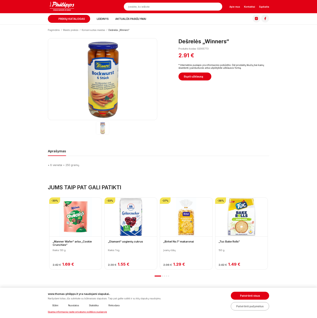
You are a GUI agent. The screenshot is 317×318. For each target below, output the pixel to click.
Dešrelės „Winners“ (118, 30)
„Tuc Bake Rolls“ (229, 241)
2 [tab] (162, 276)
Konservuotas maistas (93, 30)
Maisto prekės (70, 30)
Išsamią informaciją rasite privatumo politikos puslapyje (77, 311)
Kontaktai (249, 6)
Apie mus (234, 6)
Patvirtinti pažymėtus (250, 306)
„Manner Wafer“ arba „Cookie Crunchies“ (72, 243)
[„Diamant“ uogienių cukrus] (131, 217)
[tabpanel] (102, 79)
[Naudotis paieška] (218, 6)
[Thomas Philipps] (62, 7)
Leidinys (103, 18)
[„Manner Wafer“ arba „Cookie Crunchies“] (75, 217)
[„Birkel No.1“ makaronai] (186, 217)
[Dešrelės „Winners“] (102, 128)
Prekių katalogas (71, 18)
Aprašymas (57, 151)
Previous (49, 231)
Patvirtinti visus (250, 295)
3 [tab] (164, 276)
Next (267, 231)
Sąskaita (264, 6)
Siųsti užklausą (193, 76)
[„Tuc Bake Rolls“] (241, 217)
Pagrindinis (54, 30)
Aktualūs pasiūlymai (130, 18)
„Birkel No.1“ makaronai (178, 241)
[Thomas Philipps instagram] (256, 21)
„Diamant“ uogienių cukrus (125, 241)
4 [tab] (166, 276)
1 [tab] (102, 113)
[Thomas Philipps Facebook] (265, 21)
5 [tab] (168, 276)
